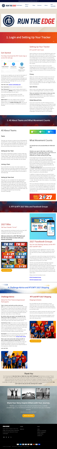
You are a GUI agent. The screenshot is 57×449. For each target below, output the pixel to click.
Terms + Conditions (41, 432)
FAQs (38, 429)
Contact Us (39, 435)
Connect (39, 5)
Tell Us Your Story (28, 415)
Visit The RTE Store (35, 340)
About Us (22, 429)
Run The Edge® (8, 446)
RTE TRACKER (53, 5)
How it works (26, 5)
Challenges (19, 5)
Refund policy (14, 446)
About (46, 5)
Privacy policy (20, 446)
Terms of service (26, 446)
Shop (34, 5)
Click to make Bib (6, 270)
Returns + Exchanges (41, 430)
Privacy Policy (40, 433)
